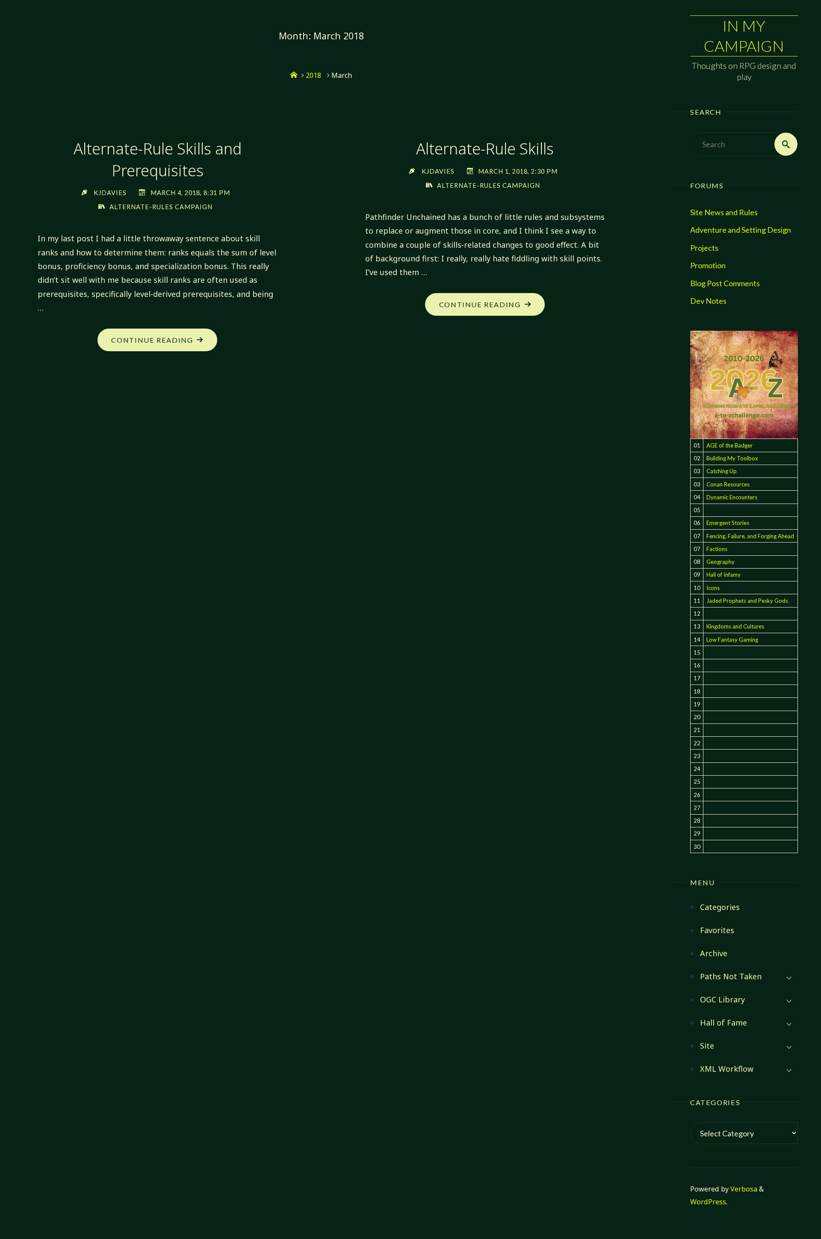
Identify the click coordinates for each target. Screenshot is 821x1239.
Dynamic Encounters (731, 497)
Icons (713, 587)
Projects (704, 247)
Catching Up (721, 471)
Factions (716, 548)
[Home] (293, 75)
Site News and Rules (724, 212)
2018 (313, 75)
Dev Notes (708, 300)
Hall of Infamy (723, 574)
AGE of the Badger (729, 445)
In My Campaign (744, 35)
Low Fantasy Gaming (732, 639)
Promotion (708, 265)
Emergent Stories (727, 522)
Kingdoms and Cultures (735, 626)
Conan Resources (728, 484)
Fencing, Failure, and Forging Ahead (750, 536)
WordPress (708, 1201)
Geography (720, 561)
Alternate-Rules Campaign (161, 206)
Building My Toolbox (732, 458)
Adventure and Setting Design (740, 229)
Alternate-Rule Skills (485, 148)
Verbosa (743, 1189)
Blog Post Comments (725, 283)
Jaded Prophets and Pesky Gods (747, 600)
